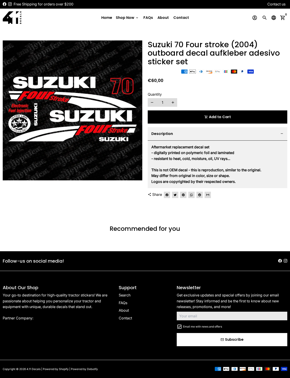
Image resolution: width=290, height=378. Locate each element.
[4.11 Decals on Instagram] (10, 4)
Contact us (276, 4)
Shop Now (127, 17)
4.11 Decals (34, 369)
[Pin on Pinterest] (183, 195)
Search (124, 295)
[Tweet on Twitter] (175, 195)
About (163, 17)
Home (106, 17)
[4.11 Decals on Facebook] (4, 4)
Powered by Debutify (84, 369)
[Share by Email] (208, 195)
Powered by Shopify (56, 369)
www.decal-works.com (53, 318)
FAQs (148, 17)
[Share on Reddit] (199, 195)
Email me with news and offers (202, 326)
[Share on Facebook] (167, 195)
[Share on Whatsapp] (191, 195)
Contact (181, 17)
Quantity (155, 94)
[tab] (217, 134)
